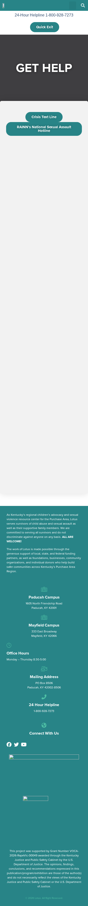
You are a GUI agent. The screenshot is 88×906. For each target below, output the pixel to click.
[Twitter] (16, 744)
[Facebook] (9, 744)
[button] (72, 5)
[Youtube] (23, 744)
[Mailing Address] (44, 669)
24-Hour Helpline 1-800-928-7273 (44, 15)
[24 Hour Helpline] (44, 697)
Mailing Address (44, 677)
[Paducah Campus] (44, 589)
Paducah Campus (44, 597)
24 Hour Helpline (44, 705)
